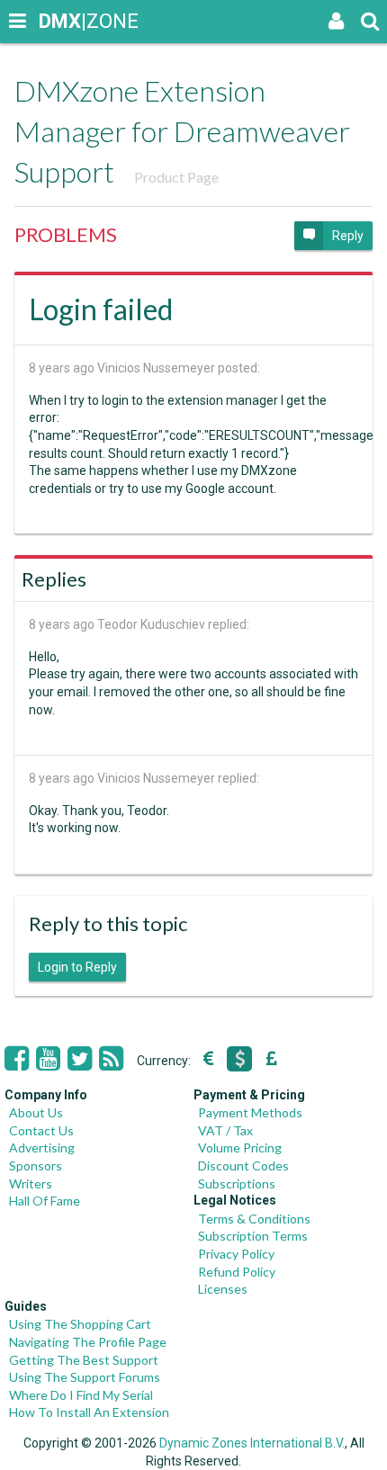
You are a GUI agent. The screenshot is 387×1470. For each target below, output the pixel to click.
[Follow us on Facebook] (16, 1059)
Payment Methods (250, 1112)
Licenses (223, 1288)
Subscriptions (236, 1183)
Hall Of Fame (44, 1200)
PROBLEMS (65, 234)
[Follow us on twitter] (80, 1059)
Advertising (42, 1147)
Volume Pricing (240, 1147)
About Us (36, 1112)
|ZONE (56, 21)
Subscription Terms (253, 1235)
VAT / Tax (225, 1130)
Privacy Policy (236, 1253)
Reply (348, 236)
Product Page (176, 176)
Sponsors (35, 1165)
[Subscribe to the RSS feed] (111, 1059)
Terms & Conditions (254, 1218)
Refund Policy (236, 1271)
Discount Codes (243, 1165)
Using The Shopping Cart (80, 1323)
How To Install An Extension (89, 1412)
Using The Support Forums (84, 1377)
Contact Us (41, 1130)
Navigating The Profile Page (87, 1341)
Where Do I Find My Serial (81, 1395)
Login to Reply (77, 967)
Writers (30, 1183)
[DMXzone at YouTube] (48, 1059)
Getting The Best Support (83, 1359)
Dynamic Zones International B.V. (252, 1443)
